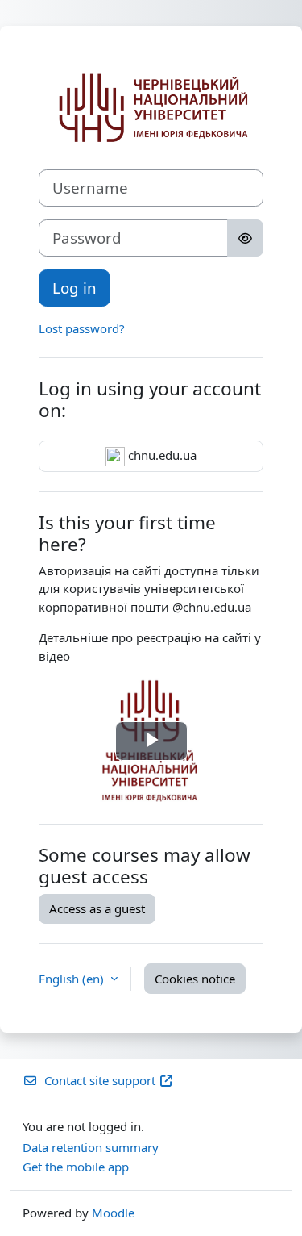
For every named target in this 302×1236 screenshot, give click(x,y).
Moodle (113, 1213)
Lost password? (82, 328)
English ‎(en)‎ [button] (73, 979)
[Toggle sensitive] (245, 238)
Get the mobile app (76, 1167)
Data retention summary (91, 1147)
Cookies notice (195, 979)
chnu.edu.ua (161, 455)
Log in (74, 288)
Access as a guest (97, 908)
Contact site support (99, 1080)
